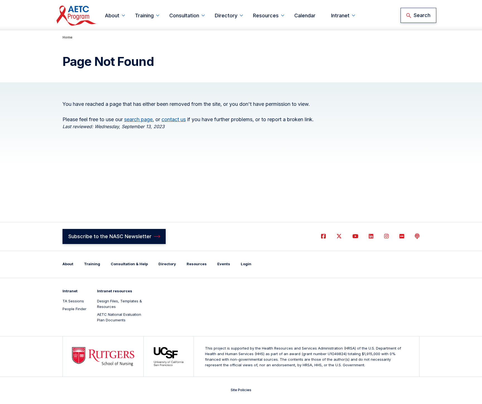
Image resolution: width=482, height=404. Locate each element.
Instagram (386, 236)
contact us (174, 119)
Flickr (401, 236)
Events (223, 264)
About (112, 15)
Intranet (340, 15)
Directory (226, 15)
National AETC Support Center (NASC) (76, 15)
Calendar (304, 15)
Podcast (417, 236)
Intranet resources (114, 291)
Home (67, 37)
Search (422, 15)
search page (138, 119)
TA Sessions (73, 301)
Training (144, 15)
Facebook (323, 236)
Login (246, 264)
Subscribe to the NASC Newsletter (109, 236)
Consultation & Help (129, 264)
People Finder (74, 309)
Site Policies (241, 390)
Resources (266, 15)
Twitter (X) (339, 236)
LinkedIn (371, 236)
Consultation (184, 15)
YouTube (355, 236)
